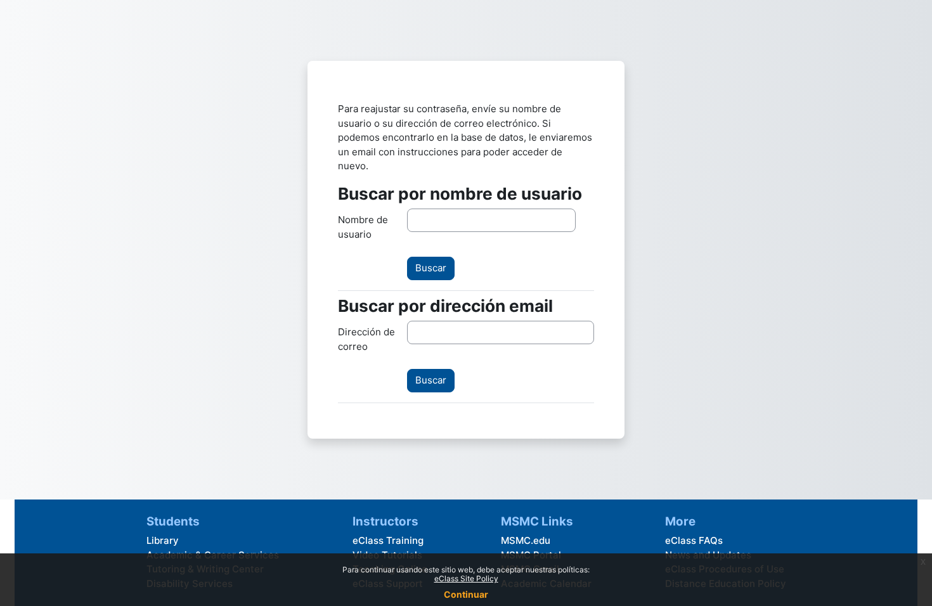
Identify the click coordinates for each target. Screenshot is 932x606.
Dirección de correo (366, 339)
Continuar (466, 594)
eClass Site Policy (466, 578)
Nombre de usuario (363, 227)
